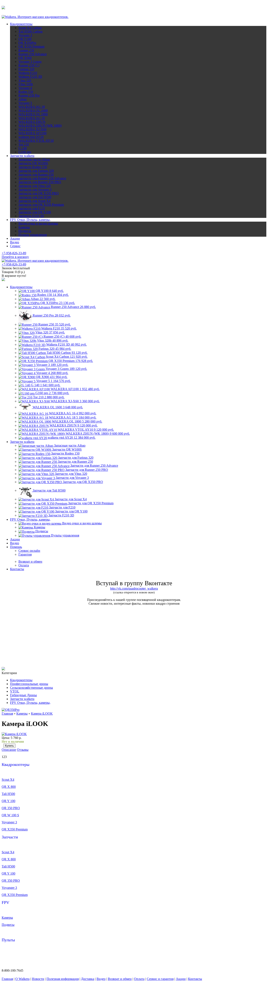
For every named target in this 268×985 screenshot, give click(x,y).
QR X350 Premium (31, 46)
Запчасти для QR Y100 (34, 212)
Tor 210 (23, 144)
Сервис (15, 246)
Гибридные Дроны (23, 695)
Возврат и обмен (120, 979)
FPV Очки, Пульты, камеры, (30, 219)
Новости (38, 979)
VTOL (14, 691)
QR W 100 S (10, 815)
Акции (15, 238)
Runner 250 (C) (28, 65)
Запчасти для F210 (31, 208)
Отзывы (22, 749)
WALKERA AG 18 (31, 107)
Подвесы (24, 231)
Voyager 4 (25, 88)
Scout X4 (8, 779)
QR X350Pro (27, 43)
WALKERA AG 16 (31, 118)
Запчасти (10, 837)
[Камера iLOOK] (14, 734)
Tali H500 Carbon (30, 31)
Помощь (16, 547)
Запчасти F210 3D (31, 216)
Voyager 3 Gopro (29, 61)
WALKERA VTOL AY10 (36, 140)
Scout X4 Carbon (30, 27)
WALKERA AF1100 (32, 133)
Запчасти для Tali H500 (34, 197)
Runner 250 (26, 50)
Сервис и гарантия (160, 979)
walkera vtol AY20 (31, 137)
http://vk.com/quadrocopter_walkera (134, 588)
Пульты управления (32, 234)
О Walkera (22, 979)
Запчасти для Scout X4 (34, 201)
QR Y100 (24, 39)
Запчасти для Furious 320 (36, 170)
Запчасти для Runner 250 (36, 174)
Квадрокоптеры (21, 24)
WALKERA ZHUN (31, 122)
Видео (14, 242)
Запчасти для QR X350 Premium (41, 204)
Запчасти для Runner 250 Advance (42, 178)
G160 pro (24, 152)
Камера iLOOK (42, 713)
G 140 (22, 148)
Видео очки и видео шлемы (38, 223)
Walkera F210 (27, 73)
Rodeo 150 (25, 91)
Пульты (8, 940)
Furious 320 (26, 69)
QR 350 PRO (11, 808)
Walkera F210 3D (30, 76)
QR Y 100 (8, 801)
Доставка (87, 979)
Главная (7, 713)
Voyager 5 (25, 103)
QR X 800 (9, 786)
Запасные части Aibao (34, 159)
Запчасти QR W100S (33, 163)
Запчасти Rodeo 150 (32, 167)
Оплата (139, 979)
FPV (5, 902)
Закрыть (57, 9)
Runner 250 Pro (29, 95)
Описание (9, 749)
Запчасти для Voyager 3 (35, 189)
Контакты (17, 569)
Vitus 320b (25, 84)
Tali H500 (8, 794)
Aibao (22, 99)
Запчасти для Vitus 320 (34, 186)
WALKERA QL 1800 (33, 114)
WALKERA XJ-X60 (32, 129)
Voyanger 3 (9, 822)
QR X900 (25, 58)
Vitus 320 (24, 80)
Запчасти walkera (22, 155)
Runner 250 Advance (32, 54)
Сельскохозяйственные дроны (31, 687)
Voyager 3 (25, 35)
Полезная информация (62, 979)
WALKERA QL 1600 (33, 110)
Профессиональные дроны (29, 684)
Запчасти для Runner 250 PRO (39, 182)
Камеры (24, 227)
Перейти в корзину (15, 257)
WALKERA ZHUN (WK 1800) (40, 125)
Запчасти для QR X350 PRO (38, 193)
